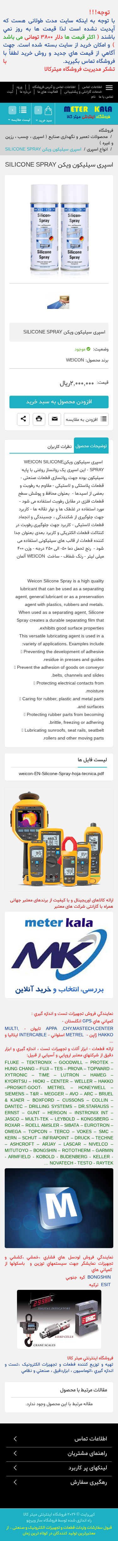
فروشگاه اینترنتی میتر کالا (44, 1514)
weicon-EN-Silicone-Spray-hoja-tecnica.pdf (61, 774)
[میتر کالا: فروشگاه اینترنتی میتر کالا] (89, 113)
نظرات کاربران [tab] (60, 446)
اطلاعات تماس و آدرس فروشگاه (54, 87)
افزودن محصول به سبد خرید (59, 402)
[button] (23, 419)
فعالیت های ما (47, 91)
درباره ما (25, 91)
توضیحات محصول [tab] (91, 446)
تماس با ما (106, 96)
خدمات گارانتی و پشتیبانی (83, 91)
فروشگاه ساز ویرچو (41, 1520)
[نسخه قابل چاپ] (39, 419)
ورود (19, 87)
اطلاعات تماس (92, 87)
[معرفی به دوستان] (54, 419)
